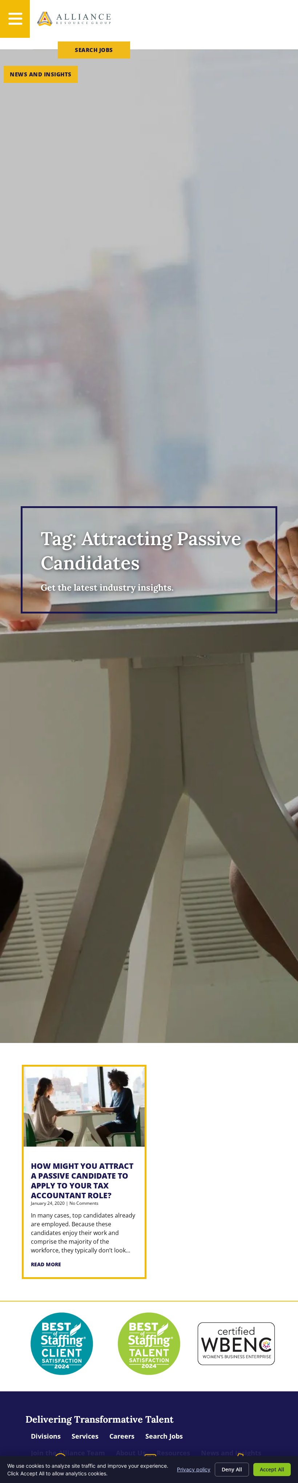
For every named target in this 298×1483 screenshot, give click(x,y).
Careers (121, 1436)
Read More (46, 1264)
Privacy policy (193, 1469)
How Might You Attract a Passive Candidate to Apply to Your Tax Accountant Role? (82, 1180)
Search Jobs (164, 1436)
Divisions (46, 1436)
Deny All (232, 1469)
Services (85, 1436)
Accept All (272, 1469)
